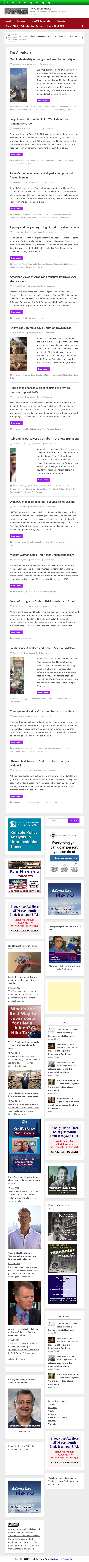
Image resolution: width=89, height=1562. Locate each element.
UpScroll (52, 1421)
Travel (40, 267)
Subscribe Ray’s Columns (32, 26)
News (28, 318)
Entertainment (15, 109)
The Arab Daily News (40, 8)
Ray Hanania (22, 163)
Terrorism (71, 109)
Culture (73, 106)
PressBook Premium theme (64, 1559)
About (8, 21)
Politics (46, 217)
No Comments (48, 64)
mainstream (56, 214)
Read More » (44, 100)
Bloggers (29, 106)
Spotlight (63, 109)
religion (41, 318)
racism (55, 109)
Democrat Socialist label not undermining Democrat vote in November (49, 36)
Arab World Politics (53, 486)
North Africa (25, 267)
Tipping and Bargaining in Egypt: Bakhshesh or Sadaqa (44, 227)
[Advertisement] (64, 996)
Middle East (14, 217)
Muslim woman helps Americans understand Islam (42, 554)
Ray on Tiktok (12, 26)
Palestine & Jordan (34, 217)
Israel (65, 542)
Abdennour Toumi (34, 232)
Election (22, 40)
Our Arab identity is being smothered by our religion (43, 59)
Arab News (30, 160)
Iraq (53, 375)
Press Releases (48, 429)
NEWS (64, 1023)
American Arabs (19, 106)
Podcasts (60, 21)
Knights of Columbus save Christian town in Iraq (41, 327)
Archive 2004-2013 (55, 26)
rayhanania (34, 64)
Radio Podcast (71, 489)
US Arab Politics (62, 217)
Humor (32, 109)
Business (49, 264)
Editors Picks (42, 489)
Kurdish (59, 375)
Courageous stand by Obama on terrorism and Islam (43, 711)
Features (21, 21)
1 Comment (48, 128)
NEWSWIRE (64, 1317)
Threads (52, 1424)
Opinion (49, 109)
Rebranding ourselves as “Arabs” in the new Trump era (44, 438)
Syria (12, 378)
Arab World (32, 264)
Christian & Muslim (50, 106)
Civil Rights (25, 214)
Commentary (64, 106)
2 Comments (44, 653)
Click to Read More (16, 1359)
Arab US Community (41, 21)
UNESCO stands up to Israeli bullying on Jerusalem (42, 501)
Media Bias (40, 109)
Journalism (59, 160)
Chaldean (38, 106)
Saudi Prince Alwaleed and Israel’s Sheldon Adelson (43, 648)
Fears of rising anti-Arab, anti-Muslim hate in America (44, 601)
